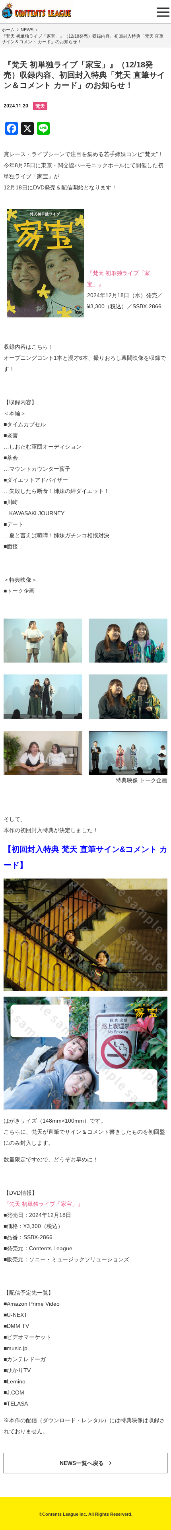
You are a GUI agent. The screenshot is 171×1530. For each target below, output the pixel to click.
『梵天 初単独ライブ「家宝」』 (43, 1204)
